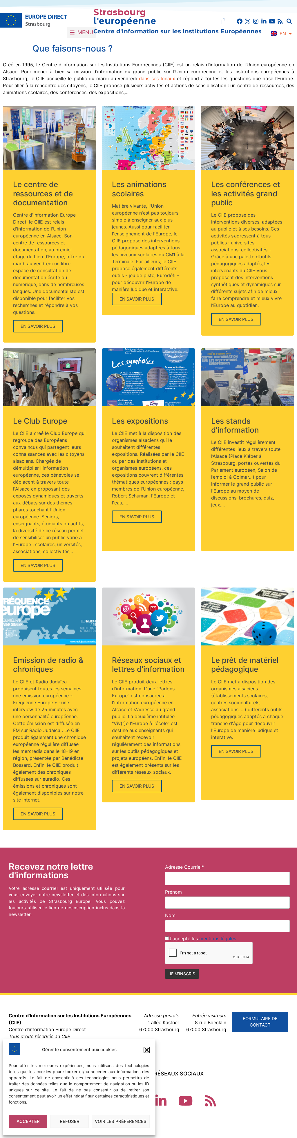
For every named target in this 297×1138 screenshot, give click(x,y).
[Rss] (280, 21)
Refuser (69, 1121)
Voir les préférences (120, 1121)
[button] (147, 1050)
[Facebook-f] (240, 21)
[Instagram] (256, 21)
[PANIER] (224, 21)
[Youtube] (272, 21)
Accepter (28, 1121)
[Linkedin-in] (264, 21)
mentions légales (217, 938)
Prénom (173, 892)
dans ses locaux (157, 78)
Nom (170, 915)
